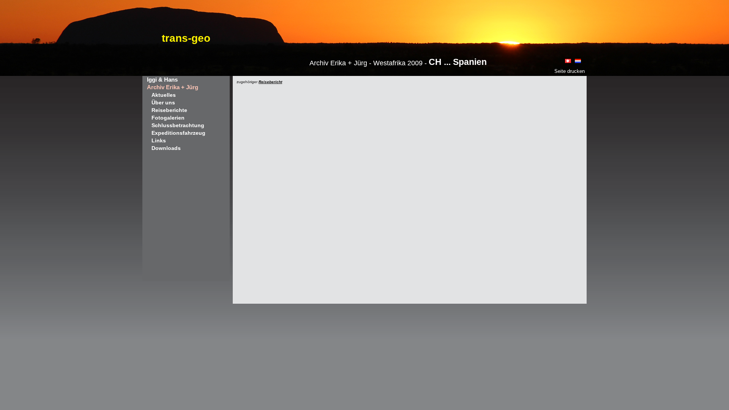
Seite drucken (569, 71)
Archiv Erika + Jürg (172, 87)
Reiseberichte (169, 110)
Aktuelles (163, 95)
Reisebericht (270, 82)
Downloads (166, 148)
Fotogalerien (168, 118)
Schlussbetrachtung (177, 125)
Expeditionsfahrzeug (178, 133)
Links (158, 140)
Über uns (163, 102)
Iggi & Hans (162, 79)
